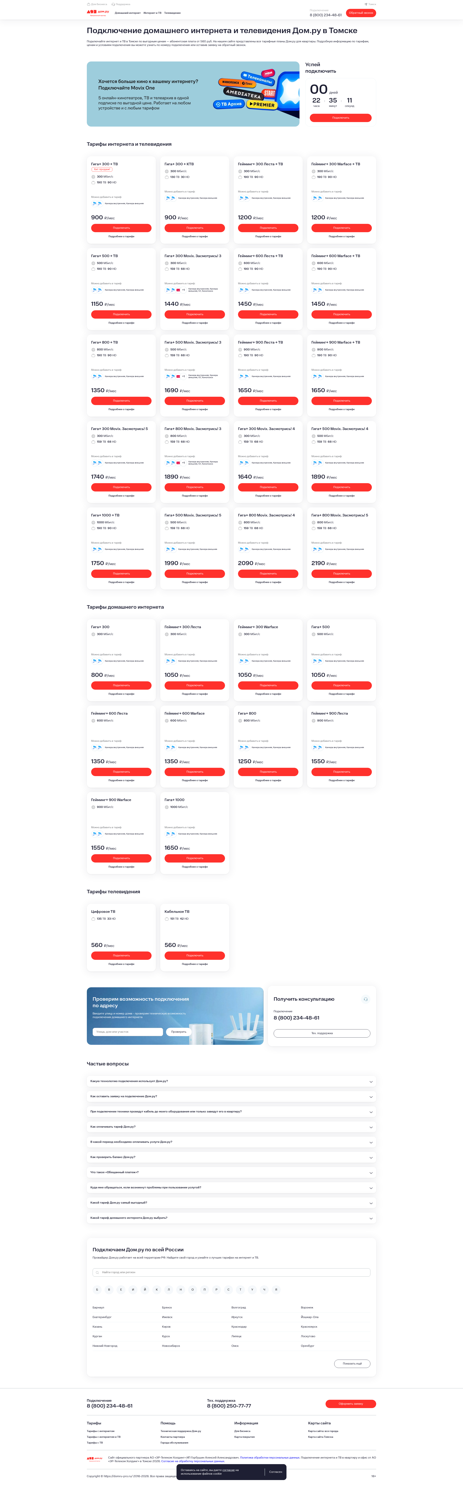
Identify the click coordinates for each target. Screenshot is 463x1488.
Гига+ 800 (247, 713)
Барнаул (98, 1307)
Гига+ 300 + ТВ (104, 164)
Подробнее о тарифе (121, 236)
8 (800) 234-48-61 (326, 15)
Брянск (167, 1307)
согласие (228, 1470)
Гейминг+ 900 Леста (329, 713)
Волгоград (239, 1307)
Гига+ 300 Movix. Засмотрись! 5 (119, 429)
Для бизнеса (99, 4)
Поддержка (123, 4)
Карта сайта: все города (323, 1431)
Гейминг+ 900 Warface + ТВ (335, 342)
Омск (235, 1346)
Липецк (236, 1336)
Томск (372, 4)
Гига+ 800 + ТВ (104, 342)
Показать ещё (352, 1363)
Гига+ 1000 (174, 800)
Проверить (178, 1032)
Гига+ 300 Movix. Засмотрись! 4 (266, 429)
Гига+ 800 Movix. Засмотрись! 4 (266, 515)
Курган (97, 1336)
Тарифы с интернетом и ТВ (103, 1437)
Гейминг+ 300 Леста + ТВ (260, 164)
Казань (97, 1327)
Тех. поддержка (322, 1033)
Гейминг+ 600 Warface (185, 713)
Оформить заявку (351, 1404)
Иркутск (237, 1317)
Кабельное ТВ (177, 912)
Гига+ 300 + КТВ (179, 164)
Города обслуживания (174, 1442)
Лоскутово (308, 1336)
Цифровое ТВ (103, 912)
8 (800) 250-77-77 (229, 1406)
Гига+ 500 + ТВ (104, 256)
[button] (231, 43)
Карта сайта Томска (320, 1437)
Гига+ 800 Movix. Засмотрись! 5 (339, 515)
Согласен (275, 1472)
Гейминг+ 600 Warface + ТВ (335, 256)
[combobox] (128, 1032)
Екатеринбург (102, 1317)
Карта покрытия (244, 1437)
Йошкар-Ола (309, 1317)
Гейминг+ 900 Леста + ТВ (260, 342)
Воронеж (307, 1307)
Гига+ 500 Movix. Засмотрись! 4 (339, 429)
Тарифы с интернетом (100, 1431)
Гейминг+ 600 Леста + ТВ (260, 256)
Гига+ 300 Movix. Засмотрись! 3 (193, 256)
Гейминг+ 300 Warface (258, 627)
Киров (166, 1327)
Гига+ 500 (320, 627)
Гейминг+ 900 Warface (111, 800)
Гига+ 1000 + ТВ (105, 515)
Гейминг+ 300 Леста (183, 627)
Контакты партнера (173, 1437)
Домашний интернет (128, 13)
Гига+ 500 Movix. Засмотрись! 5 (193, 515)
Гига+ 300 (100, 627)
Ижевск (167, 1317)
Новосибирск (171, 1346)
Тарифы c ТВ (95, 1442)
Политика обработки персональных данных (270, 1457)
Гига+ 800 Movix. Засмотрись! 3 (193, 429)
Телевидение (172, 13)
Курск (166, 1336)
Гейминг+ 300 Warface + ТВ (335, 164)
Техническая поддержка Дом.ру (181, 1431)
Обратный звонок (361, 13)
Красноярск (309, 1327)
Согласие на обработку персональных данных (192, 1461)
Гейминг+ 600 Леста (109, 713)
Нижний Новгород (105, 1346)
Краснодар (239, 1327)
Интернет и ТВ (152, 13)
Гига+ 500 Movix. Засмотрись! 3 (193, 342)
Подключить (340, 118)
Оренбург (307, 1346)
